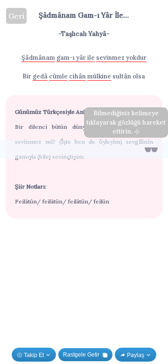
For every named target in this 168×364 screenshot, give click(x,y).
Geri (16, 16)
